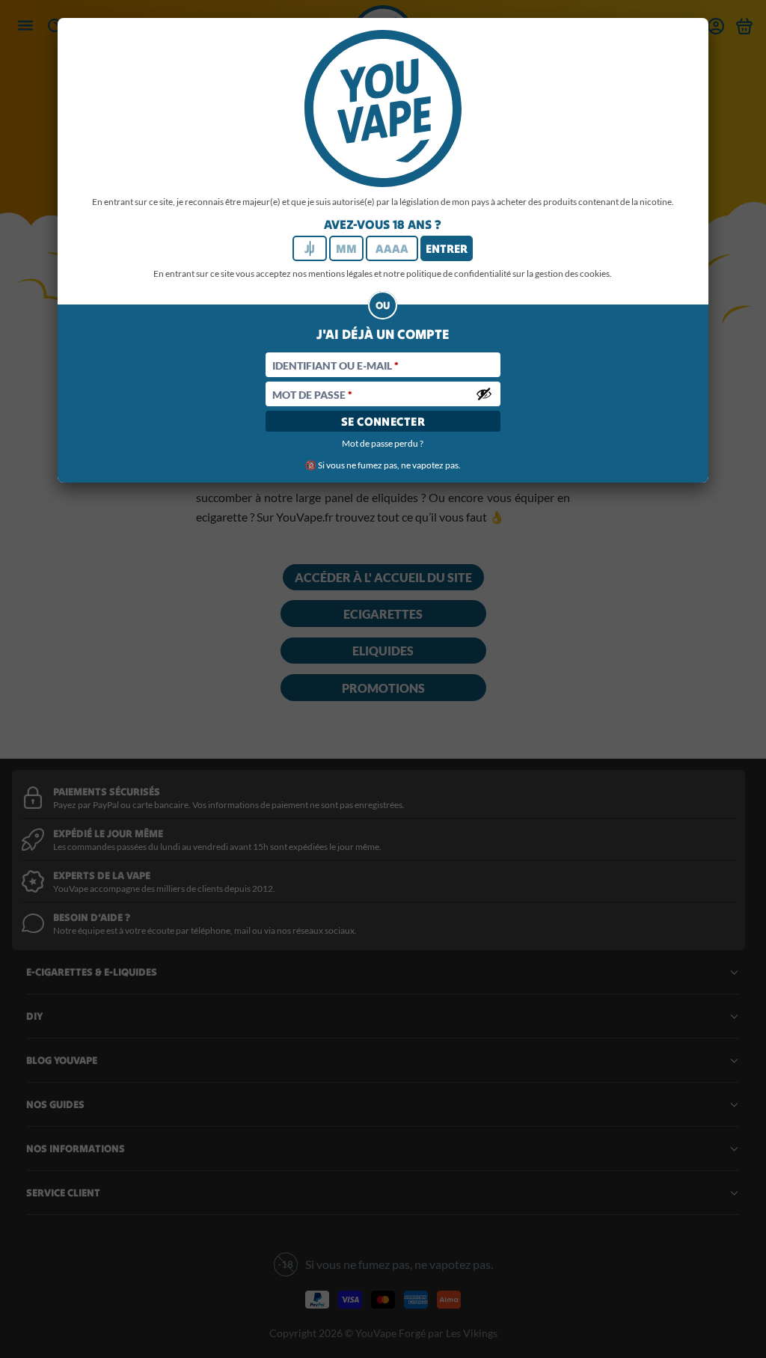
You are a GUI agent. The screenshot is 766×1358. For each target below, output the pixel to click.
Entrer (447, 248)
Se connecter (383, 421)
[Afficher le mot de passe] (484, 393)
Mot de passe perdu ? (382, 443)
